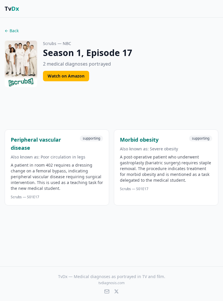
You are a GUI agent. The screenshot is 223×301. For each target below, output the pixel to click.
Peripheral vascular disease (36, 143)
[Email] (106, 291)
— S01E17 (25, 197)
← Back (12, 30)
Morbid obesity (139, 139)
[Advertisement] (111, 109)
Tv (12, 8)
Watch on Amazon (66, 76)
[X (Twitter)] (116, 291)
